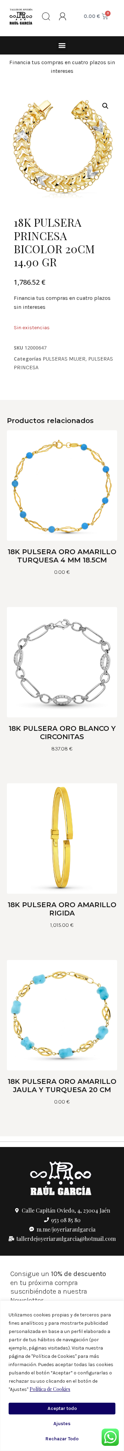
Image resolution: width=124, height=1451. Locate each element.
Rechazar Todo (62, 1439)
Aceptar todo (62, 1408)
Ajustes (62, 1424)
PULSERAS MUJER (64, 358)
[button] (62, 45)
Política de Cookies (50, 1389)
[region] (62, 1376)
